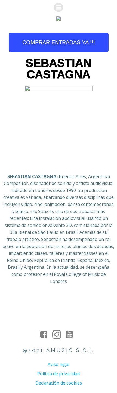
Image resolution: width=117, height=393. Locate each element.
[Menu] (58, 7)
